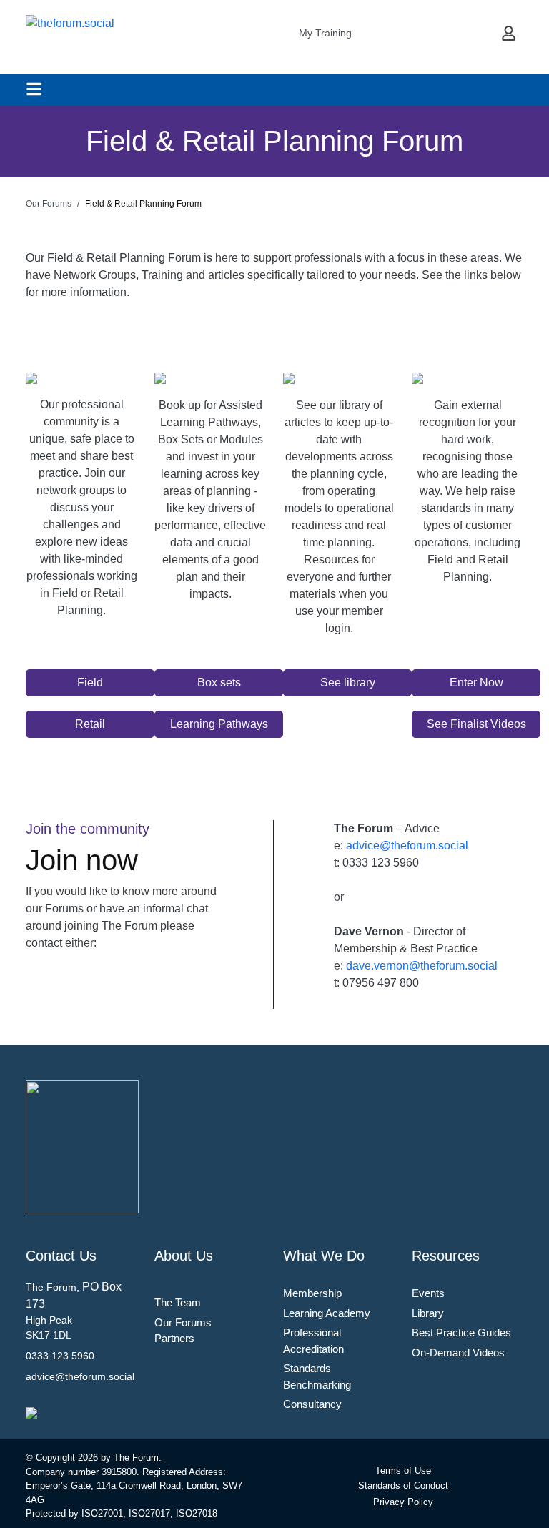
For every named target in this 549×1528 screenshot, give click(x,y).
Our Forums (183, 1322)
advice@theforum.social (407, 845)
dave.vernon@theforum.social (422, 966)
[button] (90, 682)
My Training (325, 33)
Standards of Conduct (403, 1485)
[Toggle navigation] (34, 89)
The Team (177, 1302)
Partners (174, 1338)
